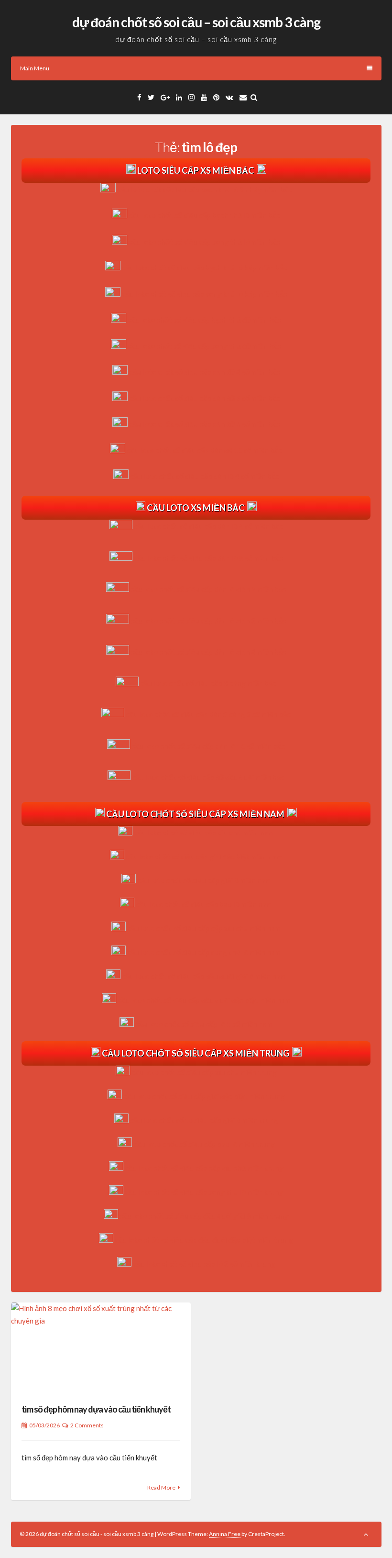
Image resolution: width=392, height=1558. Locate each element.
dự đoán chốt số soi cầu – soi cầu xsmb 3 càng (196, 22)
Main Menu (34, 68)
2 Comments (87, 1425)
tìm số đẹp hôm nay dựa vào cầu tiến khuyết (96, 1409)
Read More (161, 1487)
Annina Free (224, 1533)
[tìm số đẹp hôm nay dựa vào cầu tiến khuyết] (101, 1346)
